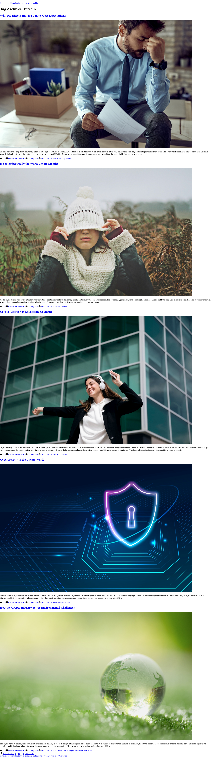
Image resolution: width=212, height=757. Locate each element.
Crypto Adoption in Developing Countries (26, 311)
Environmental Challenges (63, 750)
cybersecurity (58, 602)
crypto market (52, 158)
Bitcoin (43, 158)
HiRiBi (69, 158)
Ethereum (57, 306)
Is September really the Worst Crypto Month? (29, 163)
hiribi (4, 158)
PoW (90, 750)
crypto (49, 306)
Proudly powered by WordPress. (55, 756)
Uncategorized (33, 158)
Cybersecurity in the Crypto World (22, 459)
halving (62, 158)
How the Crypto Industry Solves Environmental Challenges (37, 607)
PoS (85, 750)
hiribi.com (64, 454)
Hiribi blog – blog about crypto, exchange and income (21, 3)
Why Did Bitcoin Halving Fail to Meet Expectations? (33, 15)
